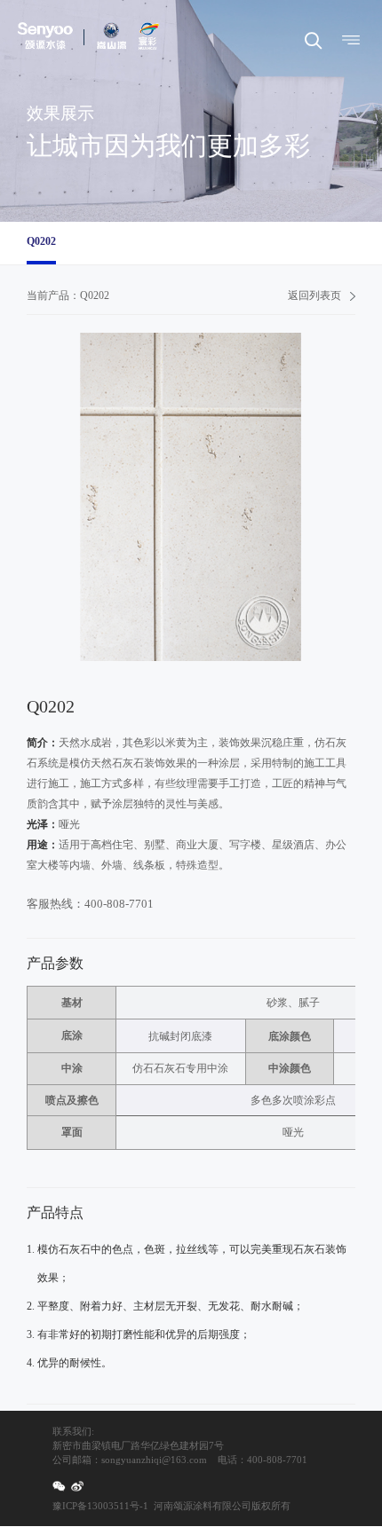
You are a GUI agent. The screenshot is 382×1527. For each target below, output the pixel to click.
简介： (43, 742)
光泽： (43, 824)
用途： (43, 844)
